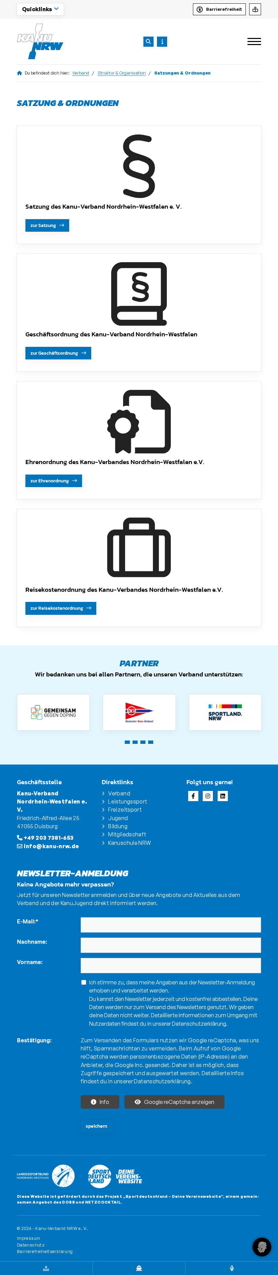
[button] (127, 742)
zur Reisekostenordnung (57, 608)
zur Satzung (43, 225)
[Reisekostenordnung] (139, 549)
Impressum (28, 1238)
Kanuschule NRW (129, 842)
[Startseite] (40, 41)
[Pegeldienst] (46, 1268)
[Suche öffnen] (148, 42)
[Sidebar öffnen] (162, 42)
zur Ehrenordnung (50, 480)
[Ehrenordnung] (139, 422)
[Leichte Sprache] (255, 9)
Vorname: (30, 962)
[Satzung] (139, 166)
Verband (80, 73)
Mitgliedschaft (127, 834)
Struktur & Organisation (122, 73)
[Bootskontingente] (139, 1268)
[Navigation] (251, 41)
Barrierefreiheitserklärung (45, 1251)
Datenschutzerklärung (199, 1023)
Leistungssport (127, 801)
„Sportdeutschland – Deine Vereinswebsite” (173, 1196)
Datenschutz (30, 1245)
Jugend (118, 818)
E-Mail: (27, 921)
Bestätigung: (34, 1040)
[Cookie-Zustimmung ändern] (262, 1247)
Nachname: (32, 941)
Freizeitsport (125, 809)
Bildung (117, 826)
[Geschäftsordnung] (139, 294)
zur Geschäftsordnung (54, 353)
